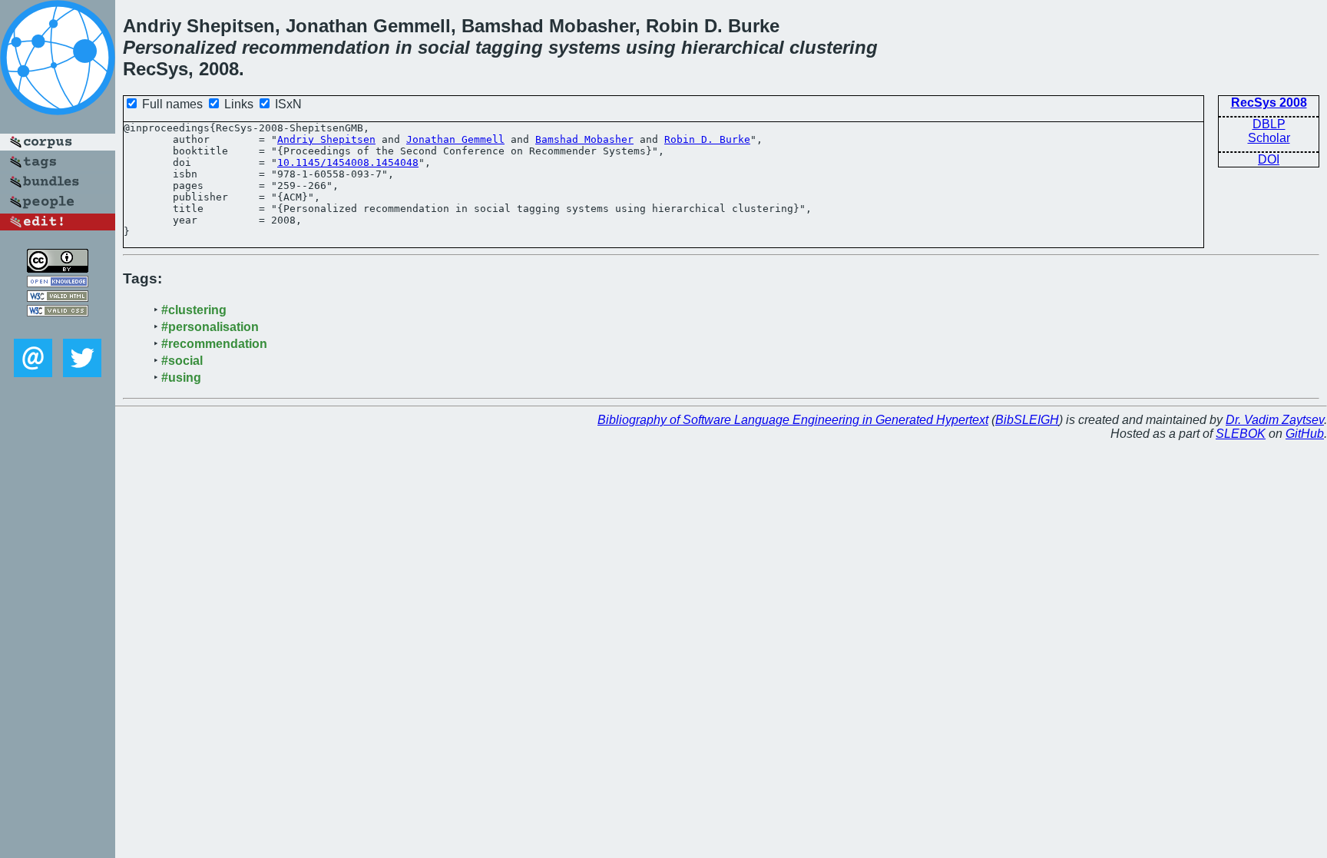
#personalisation (210, 326)
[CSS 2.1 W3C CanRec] (57, 327)
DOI (1268, 159)
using (651, 47)
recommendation (316, 47)
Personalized (180, 47)
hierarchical (732, 47)
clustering (833, 47)
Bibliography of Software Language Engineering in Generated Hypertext (792, 419)
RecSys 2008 (1269, 102)
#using (181, 377)
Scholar (1269, 137)
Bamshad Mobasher (584, 139)
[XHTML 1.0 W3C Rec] (57, 297)
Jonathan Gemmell (455, 139)
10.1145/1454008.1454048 (348, 162)
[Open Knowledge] (57, 283)
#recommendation (214, 343)
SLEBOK (1241, 433)
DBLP (1269, 124)
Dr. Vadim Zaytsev (1275, 419)
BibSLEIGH (1027, 419)
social (444, 47)
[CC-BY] (57, 268)
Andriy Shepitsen (326, 139)
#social (182, 360)
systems (584, 47)
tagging (509, 47)
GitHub (1305, 433)
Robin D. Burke (707, 139)
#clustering (194, 309)
